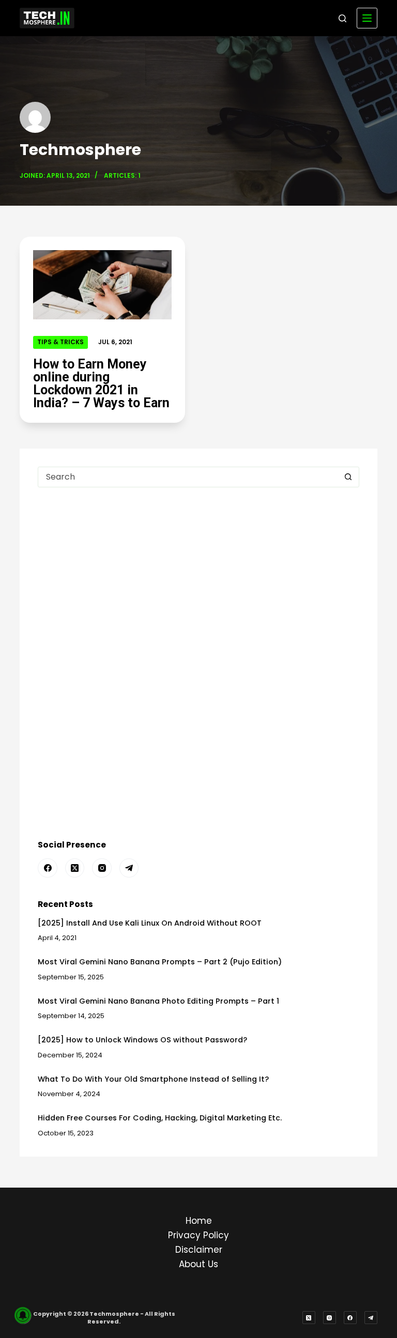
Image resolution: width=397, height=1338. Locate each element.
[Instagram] (102, 868)
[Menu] (367, 18)
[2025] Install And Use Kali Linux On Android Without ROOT (150, 923)
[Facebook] (47, 868)
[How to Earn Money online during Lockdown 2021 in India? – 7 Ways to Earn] (102, 284)
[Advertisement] (198, 580)
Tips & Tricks (60, 341)
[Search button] (348, 477)
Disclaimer (198, 1249)
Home (199, 1220)
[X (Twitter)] (75, 868)
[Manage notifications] (22, 1315)
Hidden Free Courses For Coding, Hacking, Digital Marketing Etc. (160, 1118)
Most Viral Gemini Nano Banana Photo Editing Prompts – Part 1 (158, 1001)
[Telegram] (129, 868)
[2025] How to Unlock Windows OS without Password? (142, 1040)
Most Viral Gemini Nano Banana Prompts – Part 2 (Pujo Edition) (160, 962)
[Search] (342, 18)
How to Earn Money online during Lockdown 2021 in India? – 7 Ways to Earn (101, 383)
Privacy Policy (198, 1235)
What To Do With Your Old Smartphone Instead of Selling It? (153, 1079)
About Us (198, 1264)
